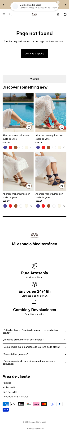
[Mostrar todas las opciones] (31, 147)
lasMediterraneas (38, 422)
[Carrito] (65, 14)
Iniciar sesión (9, 387)
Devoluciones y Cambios (15, 396)
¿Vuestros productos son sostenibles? (23, 339)
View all (34, 79)
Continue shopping (34, 53)
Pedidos (7, 382)
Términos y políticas (35, 428)
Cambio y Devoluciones (34, 309)
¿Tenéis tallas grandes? (15, 354)
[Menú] (3, 14)
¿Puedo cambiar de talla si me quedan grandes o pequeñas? (29, 362)
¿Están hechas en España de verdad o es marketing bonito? (30, 331)
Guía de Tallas (10, 392)
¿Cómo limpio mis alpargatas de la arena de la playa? (31, 346)
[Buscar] (10, 14)
